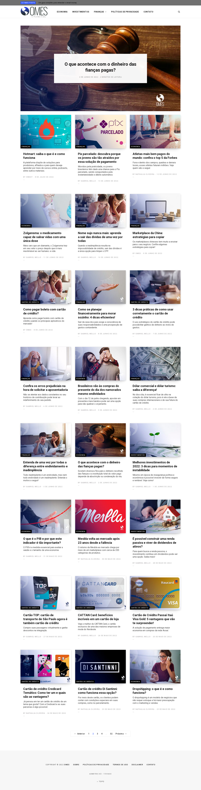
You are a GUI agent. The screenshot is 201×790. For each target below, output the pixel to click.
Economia (62, 12)
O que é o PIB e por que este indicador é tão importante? (43, 544)
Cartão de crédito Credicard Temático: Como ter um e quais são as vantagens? (44, 697)
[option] (100, 68)
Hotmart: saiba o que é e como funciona (45, 162)
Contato (148, 12)
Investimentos (80, 12)
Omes (66, 765)
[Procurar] (179, 12)
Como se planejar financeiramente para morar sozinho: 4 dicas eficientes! (100, 318)
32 (111, 734)
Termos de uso (120, 765)
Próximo (120, 734)
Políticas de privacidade (125, 12)
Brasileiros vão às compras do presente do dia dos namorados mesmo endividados (99, 394)
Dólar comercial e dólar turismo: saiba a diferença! (155, 394)
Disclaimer (137, 765)
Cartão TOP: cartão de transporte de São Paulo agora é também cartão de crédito (45, 622)
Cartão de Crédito (30, 302)
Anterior (81, 734)
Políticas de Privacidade (96, 765)
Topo (101, 781)
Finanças (99, 12)
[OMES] (34, 12)
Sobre (76, 765)
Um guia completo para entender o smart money (57, 3)
